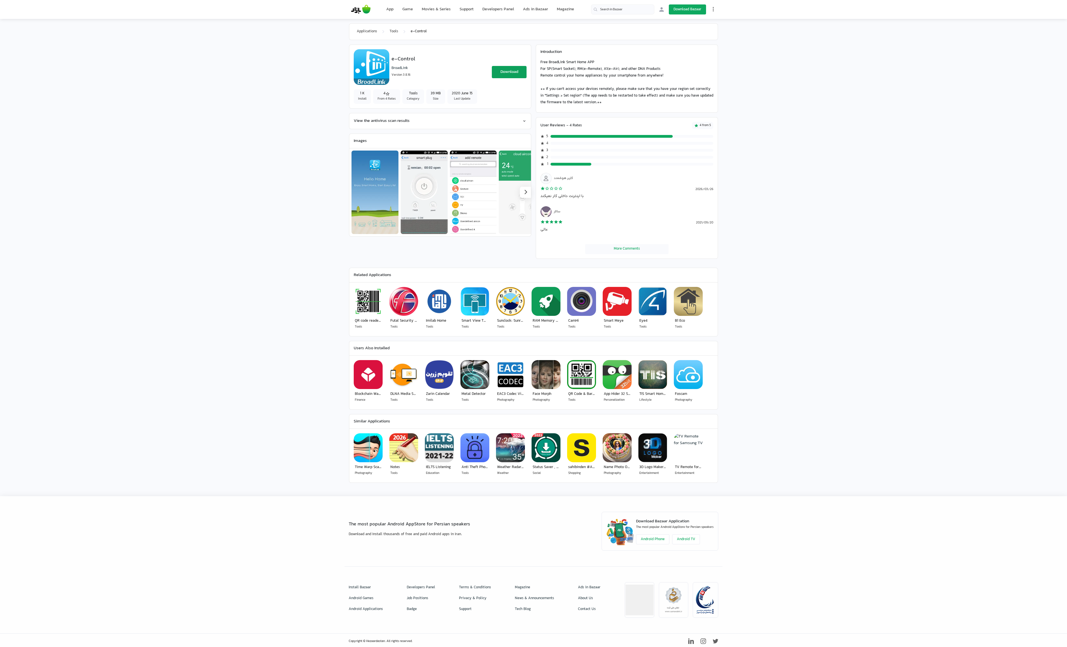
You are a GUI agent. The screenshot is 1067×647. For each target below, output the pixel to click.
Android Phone (653, 539)
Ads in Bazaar (535, 9)
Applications (367, 31)
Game (407, 9)
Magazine (565, 9)
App (389, 9)
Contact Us (587, 609)
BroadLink (400, 68)
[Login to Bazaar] (662, 9)
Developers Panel (498, 9)
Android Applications (366, 609)
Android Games (361, 598)
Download (509, 71)
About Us (585, 598)
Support (466, 9)
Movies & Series (436, 9)
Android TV (686, 539)
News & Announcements (534, 598)
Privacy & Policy (473, 598)
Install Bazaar (360, 587)
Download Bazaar (687, 9)
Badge (412, 609)
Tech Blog (523, 609)
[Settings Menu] (713, 9)
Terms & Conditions (475, 587)
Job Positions (417, 598)
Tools (394, 31)
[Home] (361, 9)
